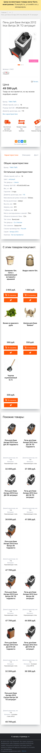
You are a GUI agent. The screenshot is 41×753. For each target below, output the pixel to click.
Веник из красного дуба (11, 324)
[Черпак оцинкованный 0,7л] (11, 365)
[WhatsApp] (25, 141)
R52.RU (24, 751)
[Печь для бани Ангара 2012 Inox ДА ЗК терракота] (11, 430)
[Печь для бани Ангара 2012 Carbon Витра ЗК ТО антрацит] (11, 683)
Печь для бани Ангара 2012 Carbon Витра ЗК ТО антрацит (11, 696)
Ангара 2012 (14, 232)
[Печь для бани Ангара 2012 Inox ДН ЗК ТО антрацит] (30, 481)
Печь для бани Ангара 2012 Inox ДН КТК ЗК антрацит (30, 646)
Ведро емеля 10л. (30, 270)
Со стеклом (18, 222)
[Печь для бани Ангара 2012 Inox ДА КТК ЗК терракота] (11, 632)
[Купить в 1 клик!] (10, 300)
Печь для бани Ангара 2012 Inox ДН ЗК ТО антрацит (30, 494)
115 (24, 195)
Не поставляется (17, 235)
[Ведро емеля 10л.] (30, 260)
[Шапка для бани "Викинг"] (30, 313)
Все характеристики (10, 114)
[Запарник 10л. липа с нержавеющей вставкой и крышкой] (11, 260)
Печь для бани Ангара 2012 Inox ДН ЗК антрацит (11, 493)
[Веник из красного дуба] (11, 313)
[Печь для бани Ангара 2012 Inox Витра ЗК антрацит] (30, 582)
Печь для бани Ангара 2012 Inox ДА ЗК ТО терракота (30, 443)
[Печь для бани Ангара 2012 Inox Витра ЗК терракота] (11, 531)
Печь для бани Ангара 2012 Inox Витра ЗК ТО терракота (11, 595)
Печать (35, 81)
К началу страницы (19, 736)
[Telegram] (19, 141)
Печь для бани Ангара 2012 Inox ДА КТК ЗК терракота (11, 646)
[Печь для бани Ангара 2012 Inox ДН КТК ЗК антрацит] (30, 632)
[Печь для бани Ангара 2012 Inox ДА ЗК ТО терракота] (30, 430)
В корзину (12, 295)
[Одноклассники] (16, 141)
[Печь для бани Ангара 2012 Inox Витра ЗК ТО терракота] (11, 582)
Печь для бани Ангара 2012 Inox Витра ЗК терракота (11, 544)
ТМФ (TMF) (12, 102)
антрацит (12, 179)
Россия (23, 228)
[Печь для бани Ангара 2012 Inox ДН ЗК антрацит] (11, 481)
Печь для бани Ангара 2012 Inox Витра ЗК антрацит (30, 595)
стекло (16, 182)
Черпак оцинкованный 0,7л (11, 377)
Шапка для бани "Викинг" (30, 324)
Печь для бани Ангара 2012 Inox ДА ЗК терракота (10, 442)
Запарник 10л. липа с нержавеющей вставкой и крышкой (11, 274)
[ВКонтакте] (22, 141)
